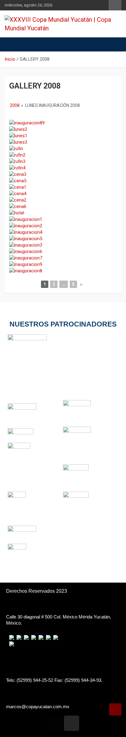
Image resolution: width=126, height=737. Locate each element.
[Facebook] (54, 723)
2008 (15, 105)
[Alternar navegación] (12, 44)
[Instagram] (71, 723)
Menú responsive (115, 5)
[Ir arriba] (115, 709)
